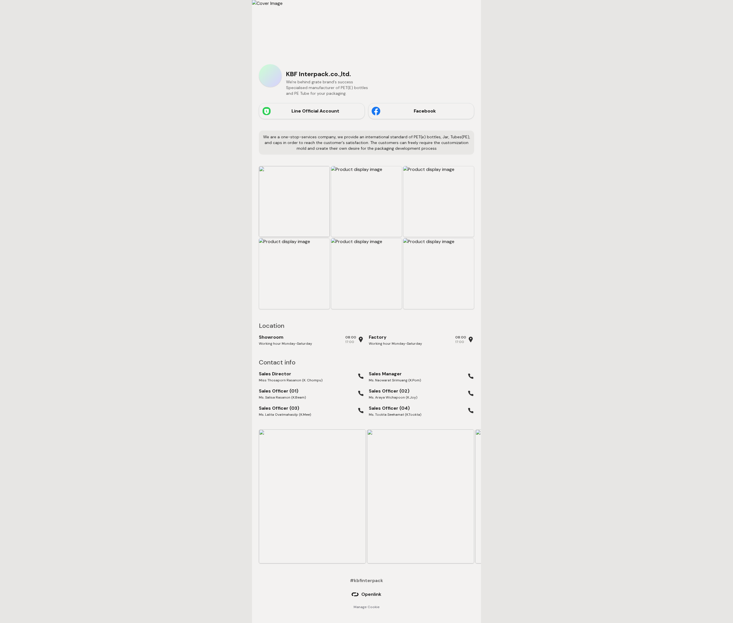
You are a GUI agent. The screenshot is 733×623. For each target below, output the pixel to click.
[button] (294, 201)
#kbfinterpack (366, 580)
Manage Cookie (367, 607)
